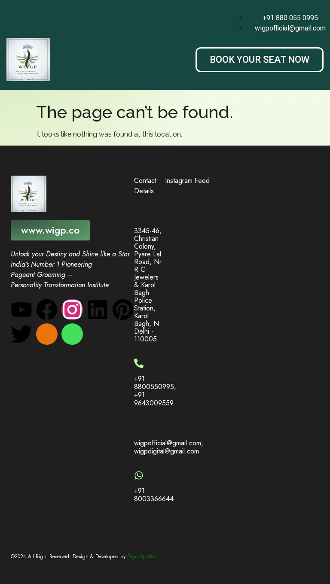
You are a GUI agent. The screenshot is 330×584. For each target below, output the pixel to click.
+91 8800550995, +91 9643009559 (155, 391)
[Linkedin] (97, 309)
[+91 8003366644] (139, 475)
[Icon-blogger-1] (47, 334)
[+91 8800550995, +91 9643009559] (139, 363)
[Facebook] (47, 309)
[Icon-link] (72, 334)
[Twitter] (21, 334)
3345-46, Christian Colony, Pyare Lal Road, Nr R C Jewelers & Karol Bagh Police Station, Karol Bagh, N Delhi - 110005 (148, 285)
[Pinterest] (123, 309)
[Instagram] (72, 309)
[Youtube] (21, 309)
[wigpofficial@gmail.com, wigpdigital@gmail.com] (139, 427)
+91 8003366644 (154, 495)
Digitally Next (142, 556)
